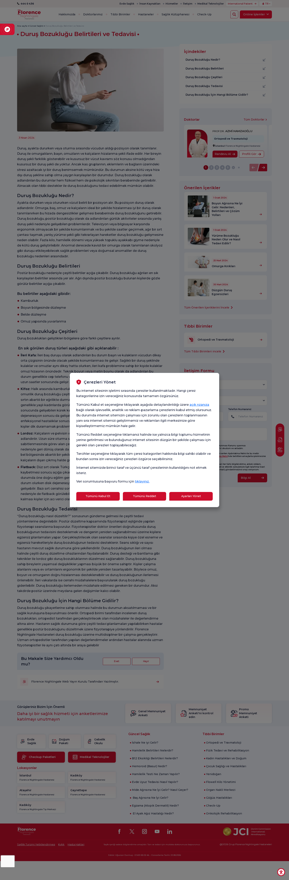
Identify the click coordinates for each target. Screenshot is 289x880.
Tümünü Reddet (144, 496)
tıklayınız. (142, 481)
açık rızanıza (199, 405)
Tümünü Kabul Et (98, 496)
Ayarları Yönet (191, 496)
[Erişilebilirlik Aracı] (281, 872)
